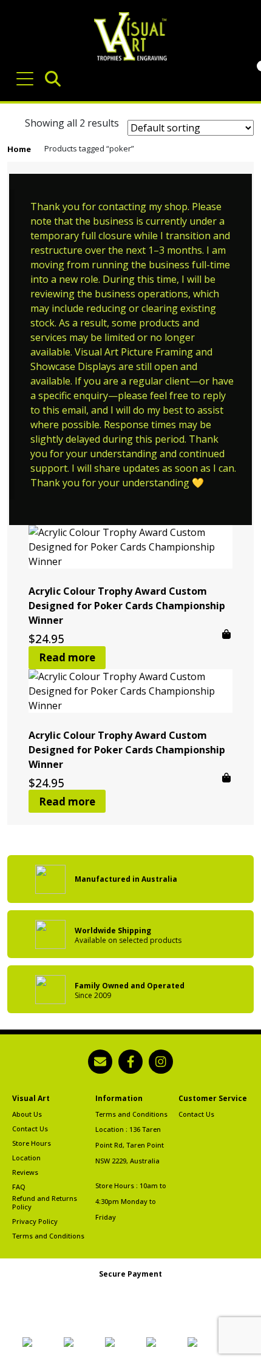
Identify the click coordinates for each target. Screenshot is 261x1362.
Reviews (25, 1172)
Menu (27, 73)
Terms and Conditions (48, 1236)
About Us (27, 1114)
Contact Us (30, 1129)
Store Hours (31, 1143)
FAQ (18, 1187)
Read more (67, 657)
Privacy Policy (35, 1221)
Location (26, 1158)
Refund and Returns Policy (44, 1202)
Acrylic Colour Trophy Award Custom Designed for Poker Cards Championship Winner (127, 605)
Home (19, 149)
